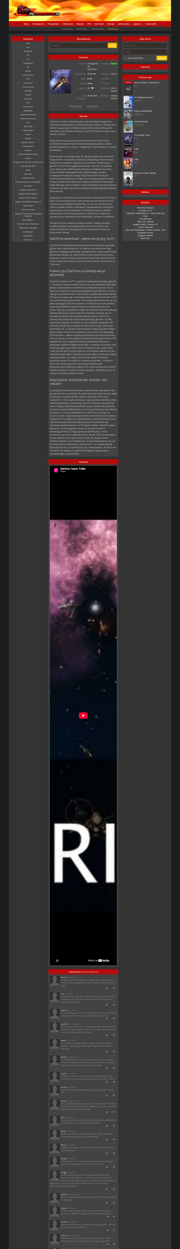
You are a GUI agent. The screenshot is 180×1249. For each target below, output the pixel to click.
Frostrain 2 (28, 240)
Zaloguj (161, 58)
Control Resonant (145, 227)
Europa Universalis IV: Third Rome (28, 182)
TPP (28, 67)
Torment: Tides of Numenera (28, 224)
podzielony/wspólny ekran (28, 154)
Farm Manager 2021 (28, 166)
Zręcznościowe (28, 87)
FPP (28, 55)
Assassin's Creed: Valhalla (145, 173)
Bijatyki (80, 24)
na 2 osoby (28, 126)
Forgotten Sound (28, 178)
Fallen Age (28, 174)
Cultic (136, 149)
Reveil (28, 170)
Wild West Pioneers (145, 207)
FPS (28, 122)
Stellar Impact (28, 206)
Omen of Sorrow (28, 210)
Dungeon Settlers (145, 235)
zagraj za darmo (28, 142)
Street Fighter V (28, 220)
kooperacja (28, 83)
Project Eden (28, 236)
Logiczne (137, 24)
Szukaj (112, 45)
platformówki (28, 130)
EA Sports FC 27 (145, 210)
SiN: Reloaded (145, 219)
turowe (28, 95)
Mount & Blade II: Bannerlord (146, 82)
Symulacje (28, 99)
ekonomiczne (28, 107)
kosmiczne (92, 69)
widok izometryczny (28, 118)
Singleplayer (28, 111)
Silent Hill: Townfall (145, 221)
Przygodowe (53, 24)
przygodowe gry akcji (28, 115)
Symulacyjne (123, 24)
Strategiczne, (92, 63)
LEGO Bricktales (141, 121)
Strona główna (67, 29)
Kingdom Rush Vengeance (28, 194)
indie (28, 43)
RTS (28, 103)
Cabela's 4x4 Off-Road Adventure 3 (28, 202)
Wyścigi (110, 24)
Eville (136, 159)
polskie (28, 134)
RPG (89, 24)
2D (28, 59)
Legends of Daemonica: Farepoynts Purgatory (28, 215)
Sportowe (99, 24)
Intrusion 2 (28, 186)
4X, (88, 66)
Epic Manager (28, 232)
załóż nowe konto (135, 58)
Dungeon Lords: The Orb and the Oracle (28, 162)
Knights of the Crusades (28, 198)
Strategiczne (38, 24)
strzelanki (28, 91)
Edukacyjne (68, 24)
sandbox (28, 158)
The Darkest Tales (142, 135)
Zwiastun (83, 461)
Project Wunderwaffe (143, 111)
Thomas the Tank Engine (28, 228)
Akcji (28, 47)
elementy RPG (28, 146)
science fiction (28, 75)
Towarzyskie (150, 24)
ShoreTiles (145, 238)
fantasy (28, 71)
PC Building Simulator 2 (144, 97)
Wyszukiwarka (82, 29)
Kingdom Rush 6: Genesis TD (145, 224)
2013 (95, 95)
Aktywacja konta (97, 29)
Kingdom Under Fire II (28, 190)
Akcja (26, 24)
